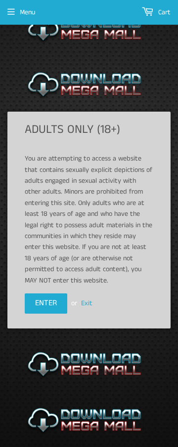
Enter (46, 303)
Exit (86, 303)
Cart (163, 12)
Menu (27, 12)
